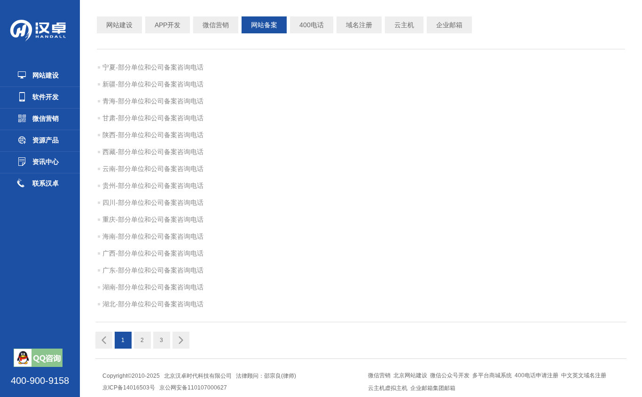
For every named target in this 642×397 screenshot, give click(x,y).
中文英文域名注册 (583, 375)
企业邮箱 (449, 25)
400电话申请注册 (536, 375)
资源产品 (45, 140)
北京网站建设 (410, 375)
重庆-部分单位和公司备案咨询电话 (153, 219)
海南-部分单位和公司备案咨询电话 (153, 236)
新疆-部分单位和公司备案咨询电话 (153, 84)
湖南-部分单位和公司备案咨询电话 (153, 287)
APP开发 (167, 25)
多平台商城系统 (492, 375)
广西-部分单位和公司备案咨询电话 (153, 253)
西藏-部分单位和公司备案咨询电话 (153, 152)
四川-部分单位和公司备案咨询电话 (153, 202)
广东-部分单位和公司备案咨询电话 (153, 270)
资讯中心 (45, 161)
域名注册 (359, 25)
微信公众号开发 (450, 375)
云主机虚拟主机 (387, 388)
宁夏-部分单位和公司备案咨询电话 (153, 67)
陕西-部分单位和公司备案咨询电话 (153, 135)
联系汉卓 (45, 183)
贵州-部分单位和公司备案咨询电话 (153, 185)
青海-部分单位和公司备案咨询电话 (153, 101)
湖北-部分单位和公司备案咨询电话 (153, 304)
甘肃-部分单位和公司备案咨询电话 (153, 118)
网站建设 (45, 75)
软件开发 (45, 97)
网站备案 (264, 25)
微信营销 (45, 118)
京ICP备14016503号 (128, 387)
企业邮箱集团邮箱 (432, 388)
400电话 (311, 25)
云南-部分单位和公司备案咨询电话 (153, 168)
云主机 (404, 25)
